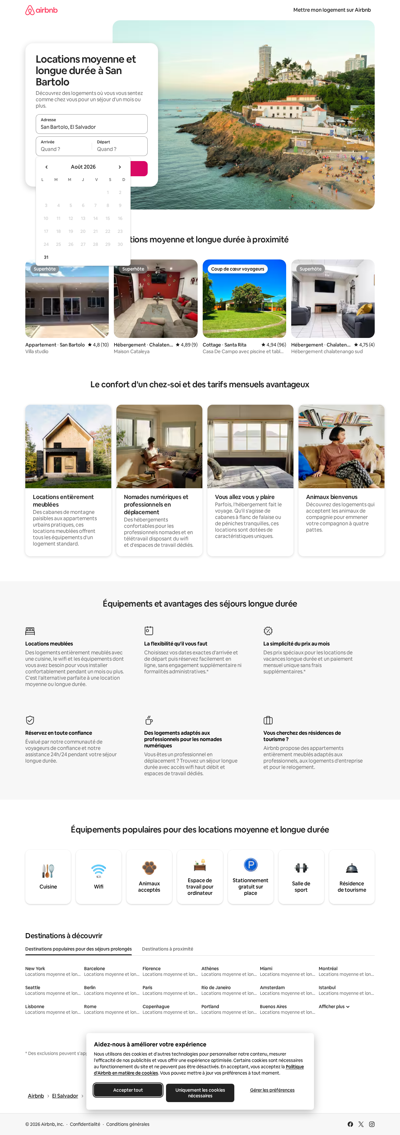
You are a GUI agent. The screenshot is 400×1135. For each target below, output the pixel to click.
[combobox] (92, 127)
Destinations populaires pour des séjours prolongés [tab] (78, 949)
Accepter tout (128, 1090)
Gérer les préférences (272, 1090)
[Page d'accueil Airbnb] (41, 10)
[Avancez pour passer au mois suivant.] (119, 167)
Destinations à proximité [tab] (167, 949)
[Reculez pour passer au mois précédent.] (47, 167)
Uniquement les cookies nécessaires (200, 1093)
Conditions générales (128, 1124)
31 (46, 257)
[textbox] (64, 149)
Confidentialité (85, 1124)
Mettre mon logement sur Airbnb (332, 10)
